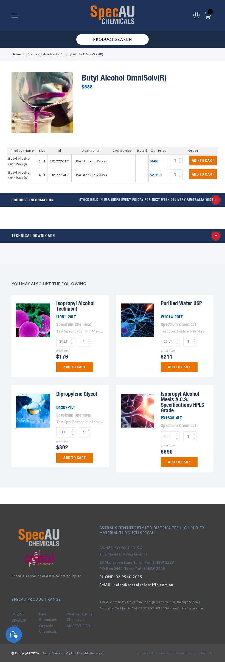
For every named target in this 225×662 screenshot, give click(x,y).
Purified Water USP (181, 303)
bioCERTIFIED (78, 626)
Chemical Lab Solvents (42, 54)
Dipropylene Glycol (76, 393)
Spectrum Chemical (73, 324)
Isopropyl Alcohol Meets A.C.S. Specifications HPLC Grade (182, 402)
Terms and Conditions (176, 653)
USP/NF (18, 614)
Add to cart (203, 160)
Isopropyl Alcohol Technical (75, 306)
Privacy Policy (147, 653)
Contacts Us (204, 653)
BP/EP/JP (19, 620)
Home (16, 54)
